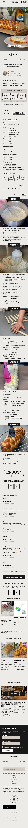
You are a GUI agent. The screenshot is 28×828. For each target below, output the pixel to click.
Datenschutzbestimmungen (17, 747)
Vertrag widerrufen (9, 807)
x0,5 (14, 113)
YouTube (14, 783)
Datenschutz (14, 820)
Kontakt (14, 777)
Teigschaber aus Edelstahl (6, 621)
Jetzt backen (14, 693)
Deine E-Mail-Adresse (6, 741)
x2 (20, 113)
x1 (17, 113)
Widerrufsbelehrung (14, 817)
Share (5, 59)
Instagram (14, 779)
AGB (14, 815)
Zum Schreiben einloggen (14, 577)
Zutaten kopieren (9, 162)
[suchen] (24, 769)
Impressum (14, 812)
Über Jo (13, 775)
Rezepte (5, 762)
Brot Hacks (21, 762)
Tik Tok (14, 781)
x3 (23, 113)
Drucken (23, 59)
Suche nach (14, 766)
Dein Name (4, 735)
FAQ (19, 764)
